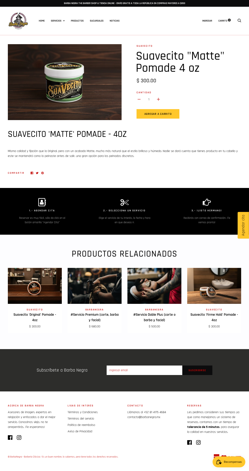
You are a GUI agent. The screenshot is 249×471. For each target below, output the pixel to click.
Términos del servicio (81, 418)
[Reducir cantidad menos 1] (139, 99)
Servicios (56, 20)
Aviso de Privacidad (80, 431)
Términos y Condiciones (83, 412)
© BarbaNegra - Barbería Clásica (24, 456)
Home (42, 20)
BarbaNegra (94, 309)
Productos (77, 20)
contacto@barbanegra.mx (143, 417)
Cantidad (144, 92)
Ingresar (207, 20)
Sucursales (97, 20)
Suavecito (145, 46)
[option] (65, 82)
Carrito (224, 20)
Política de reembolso (81, 425)
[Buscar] (239, 20)
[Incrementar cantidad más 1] (158, 99)
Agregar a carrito (158, 114)
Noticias (115, 20)
